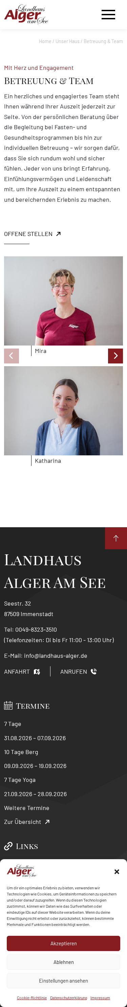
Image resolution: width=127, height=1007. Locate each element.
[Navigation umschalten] (108, 14)
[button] (116, 871)
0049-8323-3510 (36, 629)
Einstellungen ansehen (63, 981)
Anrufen (73, 671)
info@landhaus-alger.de (55, 655)
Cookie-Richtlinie (32, 997)
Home (45, 41)
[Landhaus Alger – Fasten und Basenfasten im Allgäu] (26, 14)
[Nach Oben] (116, 538)
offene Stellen (28, 233)
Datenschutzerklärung (68, 997)
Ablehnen (64, 962)
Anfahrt (17, 671)
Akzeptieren (63, 943)
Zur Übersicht (22, 821)
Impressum (100, 997)
